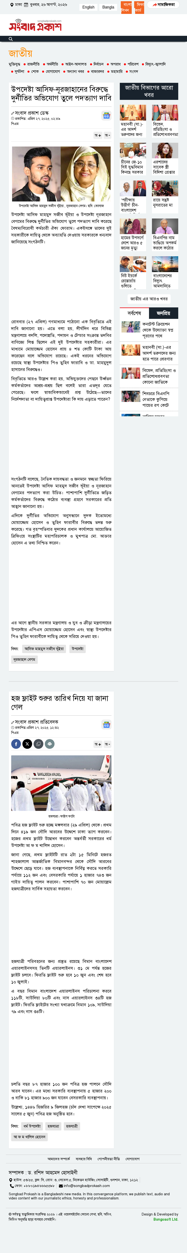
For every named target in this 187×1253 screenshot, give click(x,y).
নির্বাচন (98, 64)
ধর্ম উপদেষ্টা (32, 1126)
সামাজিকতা (166, 4)
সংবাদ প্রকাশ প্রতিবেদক (36, 722)
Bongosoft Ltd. (166, 1219)
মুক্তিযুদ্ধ (14, 64)
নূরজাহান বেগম (24, 659)
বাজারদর (97, 71)
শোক (35, 71)
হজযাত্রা (53, 1126)
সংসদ (134, 71)
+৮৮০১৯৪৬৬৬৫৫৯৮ (39, 1186)
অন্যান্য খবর (75, 71)
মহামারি (116, 71)
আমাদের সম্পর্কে (58, 1159)
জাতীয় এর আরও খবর (149, 299)
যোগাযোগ (53, 71)
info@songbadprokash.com (87, 1186)
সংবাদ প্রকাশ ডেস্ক (31, 113)
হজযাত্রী (72, 1126)
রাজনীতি (33, 64)
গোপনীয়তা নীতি (109, 1159)
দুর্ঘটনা (19, 71)
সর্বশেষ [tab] (134, 313)
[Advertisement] (61, 282)
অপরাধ (116, 64)
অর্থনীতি (52, 64)
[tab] (134, 313)
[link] (126, 7)
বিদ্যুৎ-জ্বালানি (156, 64)
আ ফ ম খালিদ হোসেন (29, 1137)
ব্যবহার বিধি (84, 1159)
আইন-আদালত (76, 64)
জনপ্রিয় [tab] (163, 313)
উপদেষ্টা (77, 648)
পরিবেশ (133, 64)
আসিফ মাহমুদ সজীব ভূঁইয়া (44, 648)
